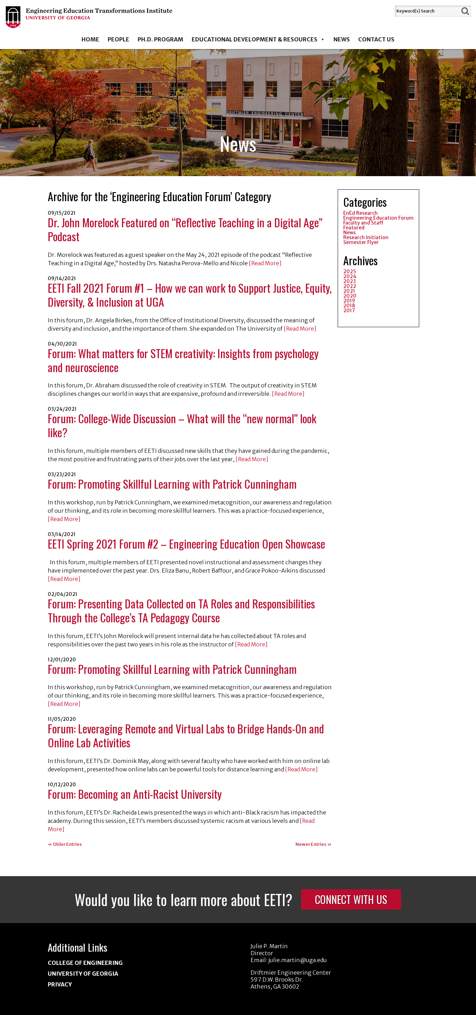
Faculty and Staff (363, 223)
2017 (349, 310)
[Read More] (265, 263)
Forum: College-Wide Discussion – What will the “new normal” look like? (182, 425)
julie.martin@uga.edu (297, 960)
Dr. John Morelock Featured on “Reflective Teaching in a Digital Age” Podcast (185, 229)
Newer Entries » (313, 844)
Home (90, 39)
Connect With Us (351, 899)
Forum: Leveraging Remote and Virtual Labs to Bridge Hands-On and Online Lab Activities (186, 735)
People (118, 39)
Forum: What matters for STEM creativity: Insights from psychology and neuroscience (183, 360)
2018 (349, 305)
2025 (349, 271)
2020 (349, 296)
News (341, 39)
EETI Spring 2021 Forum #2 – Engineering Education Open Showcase (186, 543)
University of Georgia (83, 973)
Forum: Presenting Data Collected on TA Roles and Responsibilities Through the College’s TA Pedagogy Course (181, 610)
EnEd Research (360, 213)
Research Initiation (366, 237)
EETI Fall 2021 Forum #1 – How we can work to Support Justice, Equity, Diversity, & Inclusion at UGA (190, 295)
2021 (349, 291)
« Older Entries (65, 844)
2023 (349, 281)
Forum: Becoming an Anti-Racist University (135, 794)
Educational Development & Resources (254, 39)
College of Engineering (85, 962)
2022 (349, 286)
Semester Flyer (361, 242)
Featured (353, 228)
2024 (349, 276)
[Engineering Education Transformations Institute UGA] (89, 23)
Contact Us (376, 39)
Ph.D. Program (160, 39)
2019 (349, 301)
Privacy (60, 984)
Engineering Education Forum (378, 218)
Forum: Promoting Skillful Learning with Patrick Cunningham (172, 483)
